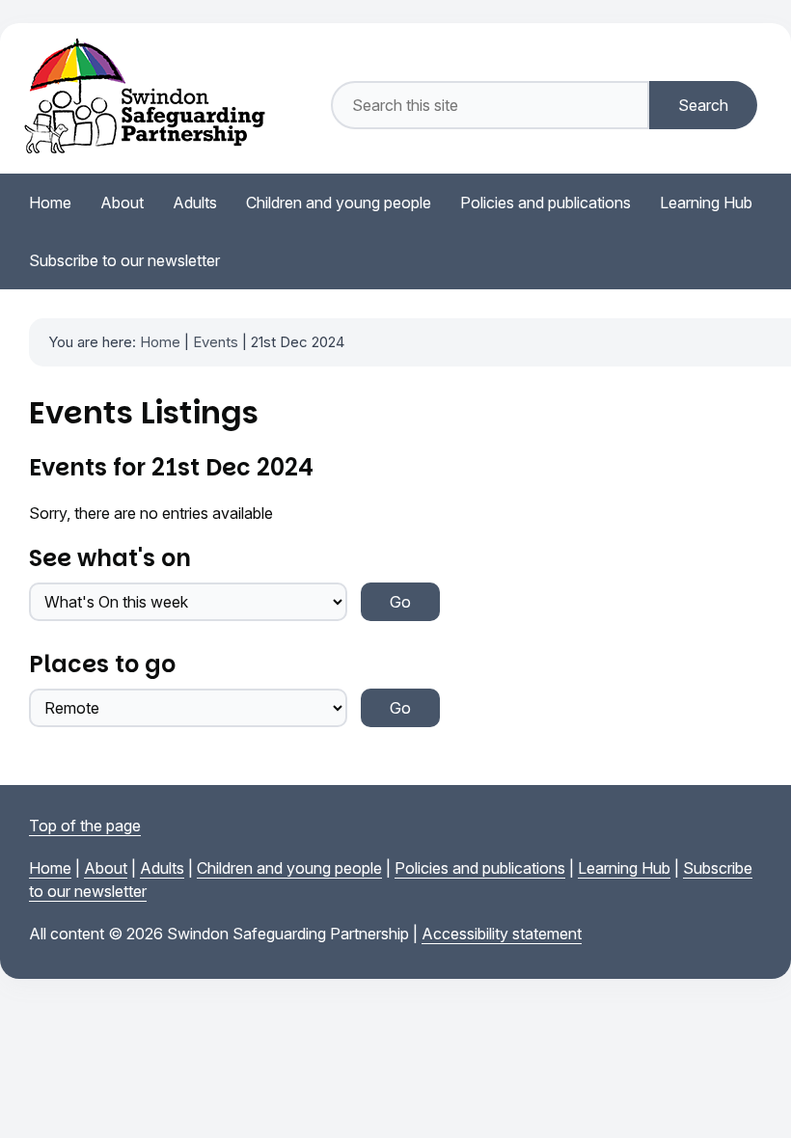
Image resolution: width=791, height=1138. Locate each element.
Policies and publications (480, 868)
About (105, 868)
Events (215, 342)
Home (160, 342)
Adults (162, 868)
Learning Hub (624, 868)
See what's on (110, 558)
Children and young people (289, 868)
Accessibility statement (502, 933)
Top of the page (85, 825)
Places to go (102, 664)
